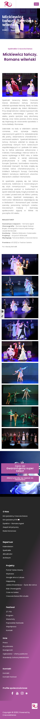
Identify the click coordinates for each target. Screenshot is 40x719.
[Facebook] (12, 693)
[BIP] (27, 693)
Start (4, 30)
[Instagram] (22, 693)
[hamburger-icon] (36, 4)
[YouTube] (17, 693)
